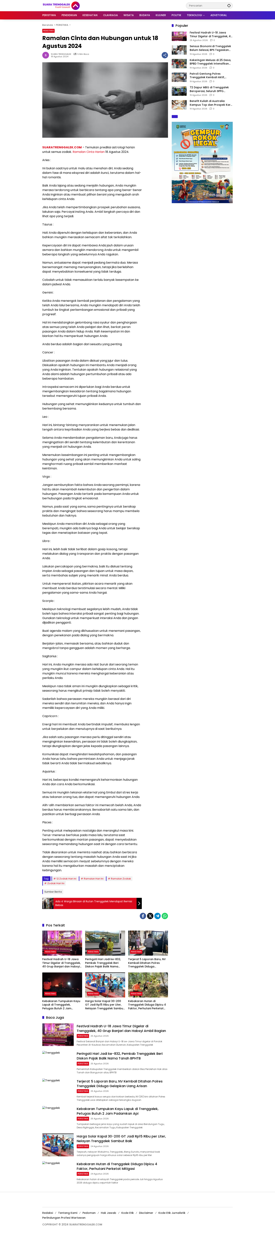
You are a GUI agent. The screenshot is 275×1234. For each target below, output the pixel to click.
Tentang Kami (67, 1213)
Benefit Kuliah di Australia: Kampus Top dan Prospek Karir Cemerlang (211, 103)
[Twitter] (150, 916)
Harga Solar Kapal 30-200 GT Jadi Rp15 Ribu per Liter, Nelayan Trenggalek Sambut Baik (104, 1004)
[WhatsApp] (165, 916)
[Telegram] (157, 916)
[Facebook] (143, 916)
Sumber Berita (53, 892)
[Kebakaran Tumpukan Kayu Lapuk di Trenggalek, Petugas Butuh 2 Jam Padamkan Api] (62, 985)
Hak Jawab (108, 1213)
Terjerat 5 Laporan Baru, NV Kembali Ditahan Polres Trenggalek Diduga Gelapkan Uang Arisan (147, 963)
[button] (229, 5)
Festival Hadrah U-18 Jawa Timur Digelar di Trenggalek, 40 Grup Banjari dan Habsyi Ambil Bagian (61, 963)
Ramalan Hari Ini (93, 878)
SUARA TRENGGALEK (61, 54)
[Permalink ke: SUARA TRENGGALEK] (46, 55)
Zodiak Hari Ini (55, 883)
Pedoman (89, 1213)
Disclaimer (146, 1213)
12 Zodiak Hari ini (66, 878)
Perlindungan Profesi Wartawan (63, 1218)
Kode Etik (127, 1213)
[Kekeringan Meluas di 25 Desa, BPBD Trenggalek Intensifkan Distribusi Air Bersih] (179, 63)
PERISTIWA (48, 30)
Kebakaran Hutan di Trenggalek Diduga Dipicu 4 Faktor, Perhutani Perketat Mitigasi (147, 1004)
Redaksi (47, 1213)
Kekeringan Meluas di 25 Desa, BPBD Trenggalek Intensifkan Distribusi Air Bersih (210, 62)
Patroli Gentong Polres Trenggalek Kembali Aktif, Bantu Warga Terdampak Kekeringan (207, 75)
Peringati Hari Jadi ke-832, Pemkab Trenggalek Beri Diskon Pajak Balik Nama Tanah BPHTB (103, 963)
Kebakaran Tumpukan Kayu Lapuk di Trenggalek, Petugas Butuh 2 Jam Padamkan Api (61, 1004)
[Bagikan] (165, 55)
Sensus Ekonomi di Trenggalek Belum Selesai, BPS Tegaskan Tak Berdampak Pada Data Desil (210, 48)
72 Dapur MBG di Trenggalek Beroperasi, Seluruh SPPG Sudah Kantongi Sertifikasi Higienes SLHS (209, 89)
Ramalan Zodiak (121, 878)
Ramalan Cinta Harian (89, 152)
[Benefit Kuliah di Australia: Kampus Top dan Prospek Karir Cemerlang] (179, 104)
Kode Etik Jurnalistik (171, 1213)
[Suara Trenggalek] (68, 5)
